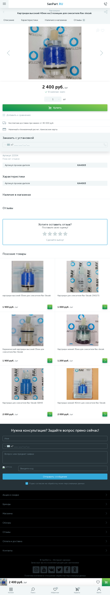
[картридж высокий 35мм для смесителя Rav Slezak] (27, 277)
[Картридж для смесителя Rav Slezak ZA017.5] (82, 277)
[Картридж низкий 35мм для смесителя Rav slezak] (82, 330)
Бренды (7, 504)
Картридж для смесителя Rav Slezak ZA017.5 (78, 295)
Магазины (8, 513)
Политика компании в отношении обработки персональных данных (55, 576)
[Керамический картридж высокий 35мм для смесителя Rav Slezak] (27, 330)
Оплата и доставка (12, 541)
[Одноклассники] (74, 569)
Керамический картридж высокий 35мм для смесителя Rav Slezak (23, 350)
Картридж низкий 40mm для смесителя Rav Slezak (81, 403)
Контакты (7, 550)
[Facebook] (67, 569)
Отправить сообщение (55, 476)
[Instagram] (36, 569)
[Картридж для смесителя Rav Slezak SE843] (27, 384)
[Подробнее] (49, 307)
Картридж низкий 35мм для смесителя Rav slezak (81, 349)
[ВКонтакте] (51, 569)
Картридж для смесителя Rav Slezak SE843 (23, 403)
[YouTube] (43, 569)
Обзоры (7, 522)
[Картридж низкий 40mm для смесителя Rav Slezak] (82, 384)
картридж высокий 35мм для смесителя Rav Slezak (27, 295)
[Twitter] (59, 569)
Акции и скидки (11, 495)
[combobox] (8, 144)
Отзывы (6, 532)
